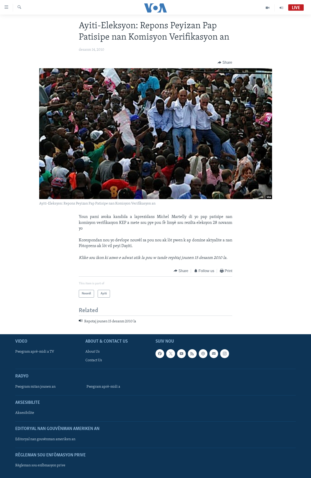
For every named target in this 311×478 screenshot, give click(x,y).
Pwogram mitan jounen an (35, 387)
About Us (92, 352)
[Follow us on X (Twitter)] (170, 353)
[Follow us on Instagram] (224, 353)
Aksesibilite (24, 413)
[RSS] (192, 353)
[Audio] (281, 7)
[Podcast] (203, 353)
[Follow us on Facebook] (160, 353)
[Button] (225, 63)
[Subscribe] (213, 353)
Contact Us (93, 360)
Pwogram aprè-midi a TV (34, 352)
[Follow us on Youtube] (181, 353)
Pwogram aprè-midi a (103, 387)
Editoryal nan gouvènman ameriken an (45, 439)
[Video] (268, 7)
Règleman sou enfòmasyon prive (40, 465)
